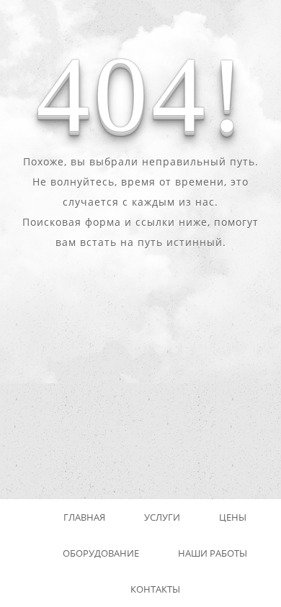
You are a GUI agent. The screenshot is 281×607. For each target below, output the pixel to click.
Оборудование (101, 553)
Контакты (155, 589)
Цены (232, 517)
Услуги (162, 517)
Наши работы (212, 553)
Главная (84, 517)
